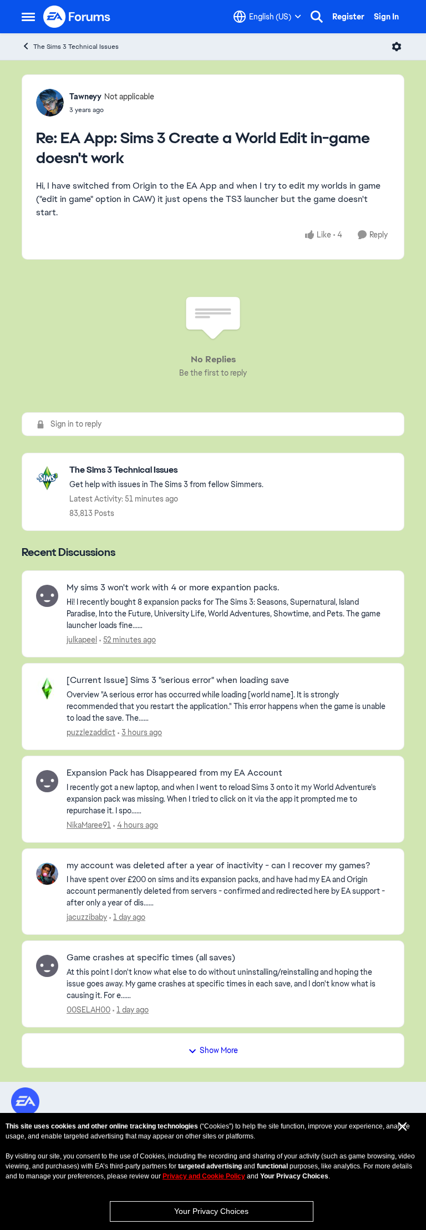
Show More (219, 1050)
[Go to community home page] (77, 17)
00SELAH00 (88, 1010)
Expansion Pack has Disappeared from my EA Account (174, 772)
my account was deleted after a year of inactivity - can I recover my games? (218, 865)
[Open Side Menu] (28, 16)
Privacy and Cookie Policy (204, 1176)
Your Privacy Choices (211, 1211)
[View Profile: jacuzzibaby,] (47, 874)
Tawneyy (85, 97)
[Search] (316, 16)
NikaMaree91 (89, 825)
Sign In (386, 17)
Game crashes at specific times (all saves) (151, 957)
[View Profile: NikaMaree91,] (47, 781)
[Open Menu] (396, 46)
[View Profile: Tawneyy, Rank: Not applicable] (50, 103)
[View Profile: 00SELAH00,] (47, 966)
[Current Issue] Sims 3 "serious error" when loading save (178, 680)
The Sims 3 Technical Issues (76, 46)
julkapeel (82, 640)
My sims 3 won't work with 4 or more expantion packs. (173, 587)
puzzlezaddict (91, 732)
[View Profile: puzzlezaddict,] (47, 688)
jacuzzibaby (87, 917)
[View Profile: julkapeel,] (47, 596)
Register (348, 17)
